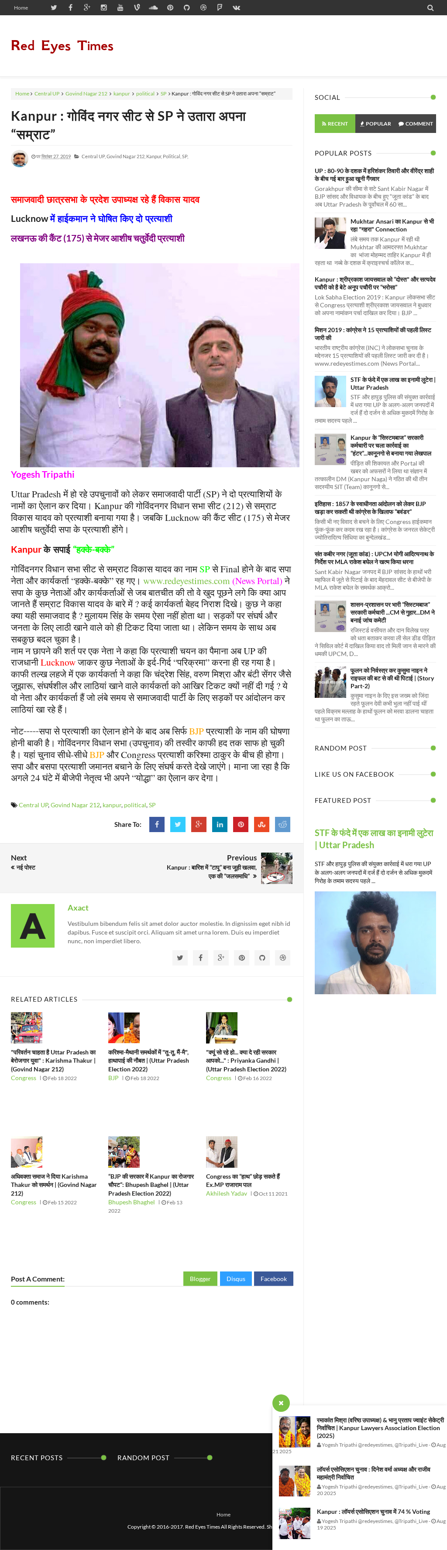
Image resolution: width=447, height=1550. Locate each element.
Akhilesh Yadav (226, 1193)
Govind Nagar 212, (126, 156)
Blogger (200, 1278)
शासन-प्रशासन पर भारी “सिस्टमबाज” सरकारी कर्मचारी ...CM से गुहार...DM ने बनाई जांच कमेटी (393, 612)
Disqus (236, 1278)
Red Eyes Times (62, 45)
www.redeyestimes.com (186, 580)
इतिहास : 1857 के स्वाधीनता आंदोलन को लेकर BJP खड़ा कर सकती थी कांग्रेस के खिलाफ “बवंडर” (370, 507)
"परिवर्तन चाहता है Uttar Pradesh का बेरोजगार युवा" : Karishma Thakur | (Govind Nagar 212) (53, 1060)
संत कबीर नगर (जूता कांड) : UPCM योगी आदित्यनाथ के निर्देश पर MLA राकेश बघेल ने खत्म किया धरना (374, 557)
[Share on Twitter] (178, 824)
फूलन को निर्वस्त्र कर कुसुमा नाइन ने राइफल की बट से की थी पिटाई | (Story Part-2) (392, 678)
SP (163, 93)
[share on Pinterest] (240, 824)
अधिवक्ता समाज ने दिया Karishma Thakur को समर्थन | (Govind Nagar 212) (54, 1185)
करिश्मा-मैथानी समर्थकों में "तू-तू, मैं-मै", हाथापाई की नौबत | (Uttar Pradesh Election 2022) (148, 1060)
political (145, 93)
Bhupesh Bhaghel (131, 1202)
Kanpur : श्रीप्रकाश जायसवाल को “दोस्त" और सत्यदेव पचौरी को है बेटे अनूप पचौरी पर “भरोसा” (375, 283)
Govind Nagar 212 (86, 93)
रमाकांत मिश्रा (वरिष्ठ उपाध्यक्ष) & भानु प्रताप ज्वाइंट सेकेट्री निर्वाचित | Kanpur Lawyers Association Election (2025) (380, 1427)
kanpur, (154, 156)
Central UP (46, 93)
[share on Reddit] (282, 824)
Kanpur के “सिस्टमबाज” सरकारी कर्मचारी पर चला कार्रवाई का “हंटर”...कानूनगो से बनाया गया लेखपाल (391, 445)
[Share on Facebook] (157, 824)
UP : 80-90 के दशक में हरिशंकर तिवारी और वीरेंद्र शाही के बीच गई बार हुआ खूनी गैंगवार (374, 174)
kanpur (121, 93)
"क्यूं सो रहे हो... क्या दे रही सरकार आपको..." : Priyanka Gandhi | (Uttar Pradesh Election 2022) (246, 1060)
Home (21, 7)
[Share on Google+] (198, 824)
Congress (23, 1077)
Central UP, (94, 156)
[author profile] (19, 165)
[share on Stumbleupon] (261, 824)
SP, (185, 156)
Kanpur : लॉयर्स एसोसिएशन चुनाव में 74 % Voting (373, 1511)
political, (172, 156)
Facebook (274, 1278)
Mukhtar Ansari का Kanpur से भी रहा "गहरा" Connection (392, 225)
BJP (113, 1077)
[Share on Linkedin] (219, 824)
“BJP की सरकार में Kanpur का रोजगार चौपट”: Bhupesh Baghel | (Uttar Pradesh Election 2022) (151, 1185)
